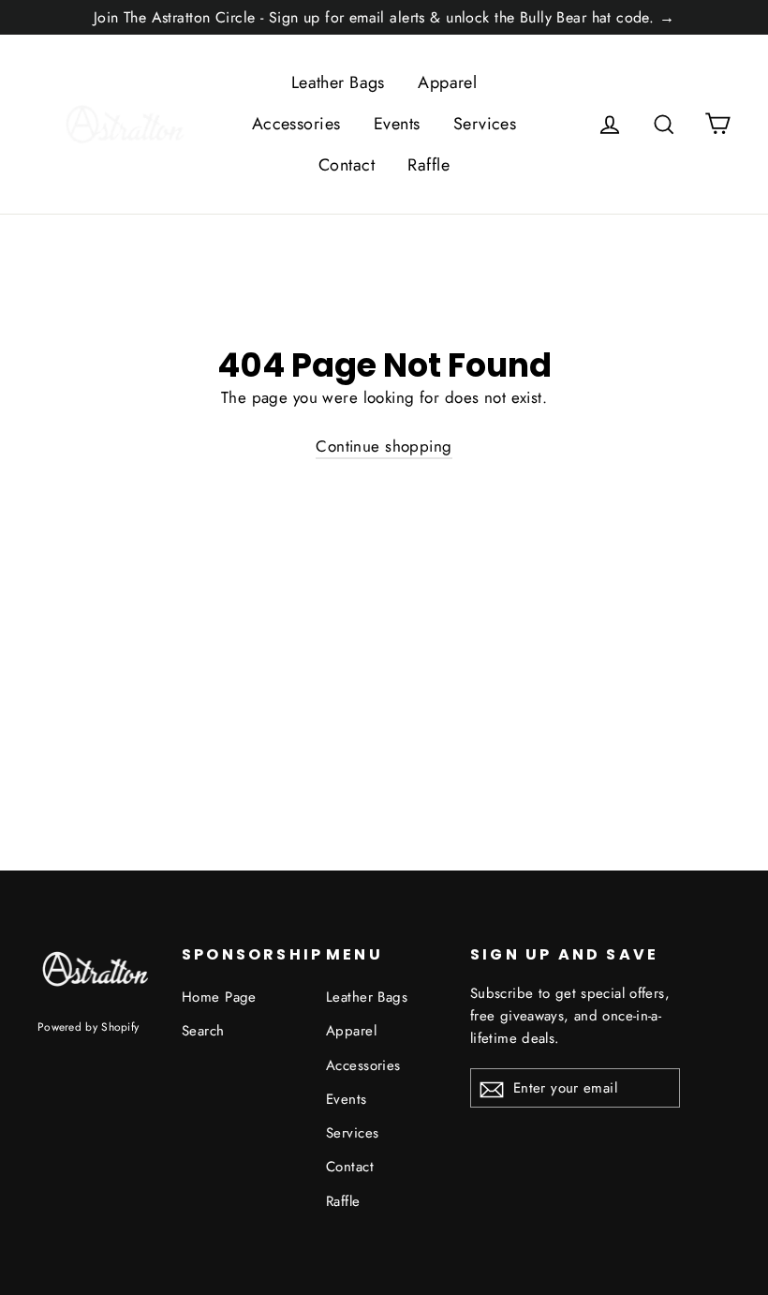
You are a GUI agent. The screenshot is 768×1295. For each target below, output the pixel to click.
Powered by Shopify (88, 1027)
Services (484, 124)
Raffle (428, 165)
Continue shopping (383, 446)
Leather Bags (338, 82)
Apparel (447, 82)
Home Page (219, 997)
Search (203, 1030)
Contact (346, 165)
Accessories (296, 124)
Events (397, 124)
